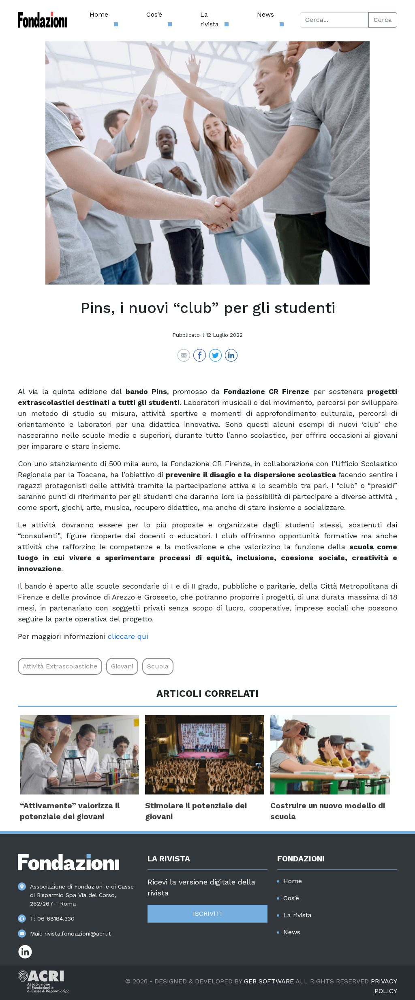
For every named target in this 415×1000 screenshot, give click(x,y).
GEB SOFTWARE (269, 981)
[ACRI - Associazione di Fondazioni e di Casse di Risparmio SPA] (43, 981)
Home (99, 14)
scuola (158, 666)
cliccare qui (128, 636)
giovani (122, 666)
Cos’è (154, 14)
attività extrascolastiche (60, 666)
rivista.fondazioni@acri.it (78, 933)
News (265, 14)
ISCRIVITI (207, 913)
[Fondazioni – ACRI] (42, 20)
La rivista (209, 19)
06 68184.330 (56, 918)
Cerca (383, 20)
